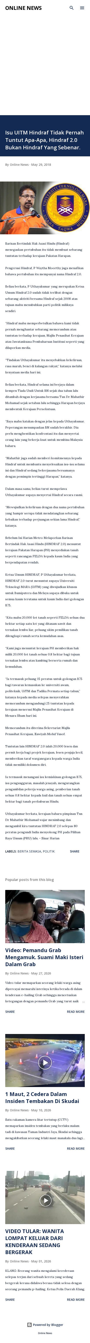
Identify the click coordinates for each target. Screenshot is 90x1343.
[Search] (71, 8)
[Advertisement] (45, 68)
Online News (23, 7)
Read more (76, 1011)
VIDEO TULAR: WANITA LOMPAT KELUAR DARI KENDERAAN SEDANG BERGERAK (34, 1241)
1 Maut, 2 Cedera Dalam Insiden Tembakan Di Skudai (42, 1097)
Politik (49, 851)
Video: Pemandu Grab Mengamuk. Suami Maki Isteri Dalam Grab (44, 957)
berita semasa (29, 851)
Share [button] (75, 851)
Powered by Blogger (47, 1325)
